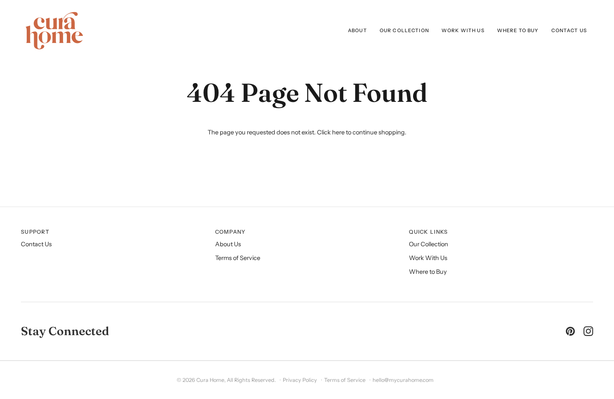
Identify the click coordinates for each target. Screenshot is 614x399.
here (338, 132)
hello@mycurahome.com (403, 380)
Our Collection (428, 244)
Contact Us (36, 244)
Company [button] (230, 232)
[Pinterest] (570, 331)
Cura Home (210, 380)
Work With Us (428, 258)
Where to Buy (428, 271)
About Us (228, 244)
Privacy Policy (300, 380)
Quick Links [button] (428, 232)
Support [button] (35, 232)
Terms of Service (237, 258)
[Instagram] (588, 331)
